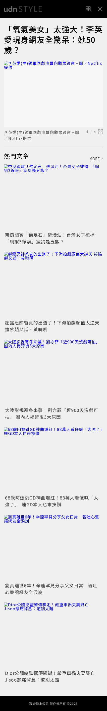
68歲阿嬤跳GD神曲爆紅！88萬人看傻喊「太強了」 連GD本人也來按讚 (51, 501)
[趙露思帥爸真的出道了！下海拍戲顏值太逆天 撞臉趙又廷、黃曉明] (53, 285)
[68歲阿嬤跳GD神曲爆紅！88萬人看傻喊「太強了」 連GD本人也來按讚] (53, 460)
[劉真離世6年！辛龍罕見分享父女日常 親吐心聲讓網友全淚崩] (53, 548)
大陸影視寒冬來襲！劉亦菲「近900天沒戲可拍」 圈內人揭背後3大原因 (51, 413)
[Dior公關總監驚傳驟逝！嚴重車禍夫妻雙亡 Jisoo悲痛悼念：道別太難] (53, 636)
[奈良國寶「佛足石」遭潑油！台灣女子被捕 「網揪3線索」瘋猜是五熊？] (53, 197)
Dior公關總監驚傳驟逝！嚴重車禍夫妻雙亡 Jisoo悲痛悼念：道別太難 (52, 676)
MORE (95, 158)
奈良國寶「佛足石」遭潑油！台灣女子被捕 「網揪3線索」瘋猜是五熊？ (52, 238)
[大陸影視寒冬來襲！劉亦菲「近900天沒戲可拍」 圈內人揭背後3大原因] (53, 373)
